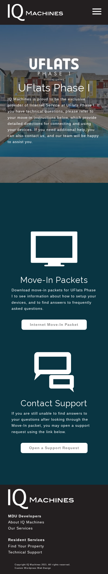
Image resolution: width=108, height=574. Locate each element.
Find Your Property (26, 546)
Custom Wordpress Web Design (33, 568)
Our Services (20, 528)
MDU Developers (24, 516)
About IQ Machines (26, 522)
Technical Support (25, 552)
